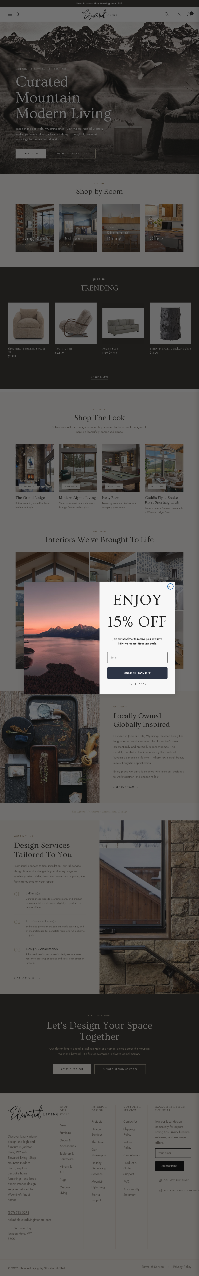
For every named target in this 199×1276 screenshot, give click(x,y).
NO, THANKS (137, 684)
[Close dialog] (170, 586)
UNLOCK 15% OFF (137, 673)
